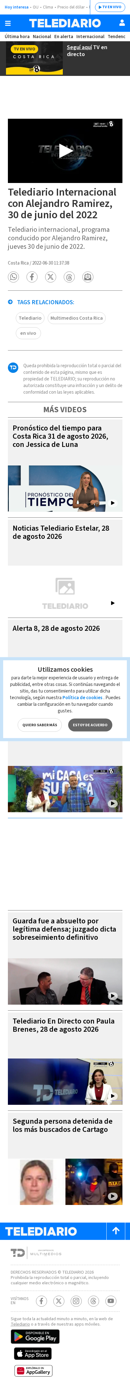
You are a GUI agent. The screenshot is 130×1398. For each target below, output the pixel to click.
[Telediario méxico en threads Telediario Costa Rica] (93, 1301)
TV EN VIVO (111, 7)
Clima (48, 7)
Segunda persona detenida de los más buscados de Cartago (63, 1125)
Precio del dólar (71, 7)
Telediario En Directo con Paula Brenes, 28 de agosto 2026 (64, 1025)
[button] (13, 277)
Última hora (17, 36)
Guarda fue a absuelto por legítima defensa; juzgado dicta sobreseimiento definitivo (64, 929)
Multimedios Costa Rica (76, 318)
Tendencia (118, 36)
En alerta (63, 36)
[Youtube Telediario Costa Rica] (110, 1301)
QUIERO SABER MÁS (39, 725)
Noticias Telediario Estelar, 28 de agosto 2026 (61, 532)
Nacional (42, 36)
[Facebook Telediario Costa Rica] (41, 1301)
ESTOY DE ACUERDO (90, 725)
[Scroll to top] (115, 1231)
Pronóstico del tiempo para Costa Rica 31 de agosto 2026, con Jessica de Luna (60, 436)
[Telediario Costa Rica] (65, 23)
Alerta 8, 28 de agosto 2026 (56, 628)
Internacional (90, 36)
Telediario (30, 318)
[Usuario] (122, 23)
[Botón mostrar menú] (8, 23)
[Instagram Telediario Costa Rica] (76, 1301)
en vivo (28, 333)
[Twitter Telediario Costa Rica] (58, 1301)
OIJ (35, 7)
